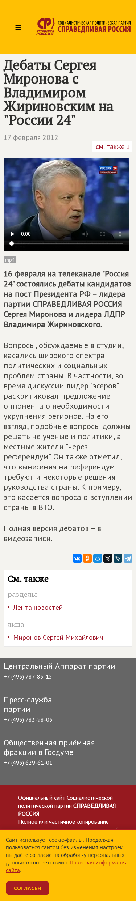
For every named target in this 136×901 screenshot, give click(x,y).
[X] (107, 558)
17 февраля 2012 (31, 137)
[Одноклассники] (87, 558)
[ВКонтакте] (77, 558)
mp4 (10, 259)
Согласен (27, 888)
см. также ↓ (112, 146)
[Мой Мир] (97, 558)
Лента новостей (38, 607)
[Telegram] (128, 558)
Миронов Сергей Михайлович (58, 637)
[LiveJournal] (118, 558)
